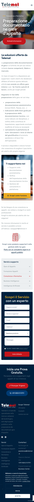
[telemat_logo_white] (8, 405)
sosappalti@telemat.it (18, 229)
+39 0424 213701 (24, 463)
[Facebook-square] (2, 437)
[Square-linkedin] (5, 437)
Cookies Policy (26, 481)
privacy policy (23, 348)
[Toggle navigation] (32, 5)
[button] (14, 41)
